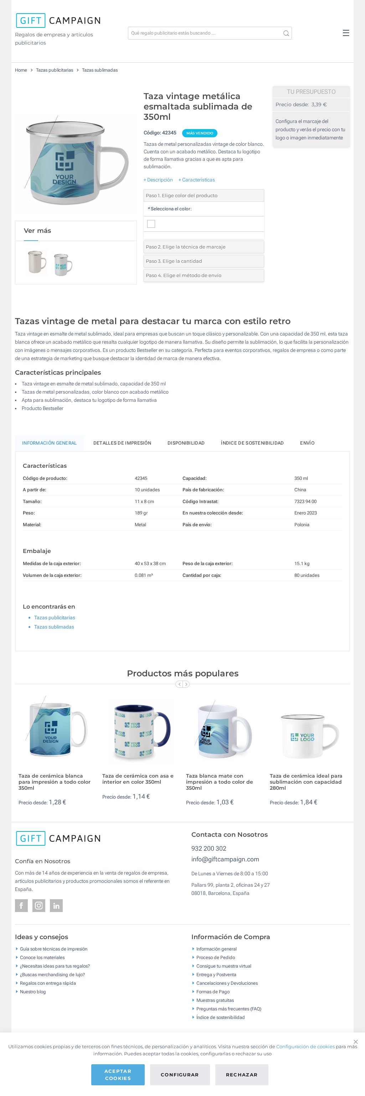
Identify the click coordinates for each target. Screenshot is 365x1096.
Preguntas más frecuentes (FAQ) (228, 1009)
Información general (216, 949)
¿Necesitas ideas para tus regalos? (55, 966)
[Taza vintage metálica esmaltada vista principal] (76, 154)
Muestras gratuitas (215, 1000)
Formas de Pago (213, 991)
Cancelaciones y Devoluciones (227, 983)
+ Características (197, 180)
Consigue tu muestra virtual (223, 966)
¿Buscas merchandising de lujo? (52, 974)
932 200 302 (208, 848)
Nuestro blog (33, 991)
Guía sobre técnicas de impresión (53, 949)
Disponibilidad (186, 443)
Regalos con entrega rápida (48, 983)
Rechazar (242, 1074)
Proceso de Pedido (215, 957)
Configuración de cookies (305, 1046)
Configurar (180, 1074)
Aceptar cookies (118, 1074)
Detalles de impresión (122, 443)
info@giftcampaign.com (225, 859)
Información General (49, 443)
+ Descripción (158, 180)
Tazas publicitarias (54, 70)
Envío (307, 443)
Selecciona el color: (169, 208)
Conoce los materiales (42, 957)
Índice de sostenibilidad (252, 443)
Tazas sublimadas (100, 70)
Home (21, 70)
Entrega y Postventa (216, 974)
